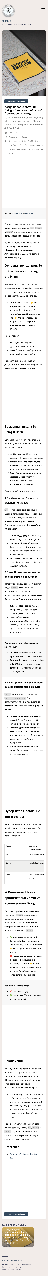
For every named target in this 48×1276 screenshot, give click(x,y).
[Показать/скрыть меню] (43, 6)
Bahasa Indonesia (36, 145)
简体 (24, 141)
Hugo (20, 1267)
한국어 (37, 141)
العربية (11, 153)
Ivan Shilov (17, 213)
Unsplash (29, 213)
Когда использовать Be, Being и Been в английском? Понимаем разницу (23, 110)
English (17, 141)
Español (12, 149)
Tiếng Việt (22, 145)
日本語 (30, 141)
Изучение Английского (16, 101)
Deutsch (31, 149)
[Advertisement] (24, 181)
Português (21, 149)
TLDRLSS (6, 21)
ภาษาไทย (12, 145)
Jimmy (18, 1270)
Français (39, 149)
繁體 (11, 141)
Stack (8, 1270)
